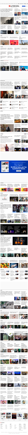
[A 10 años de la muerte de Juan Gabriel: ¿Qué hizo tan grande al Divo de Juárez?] (11, 232)
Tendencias (15, 377)
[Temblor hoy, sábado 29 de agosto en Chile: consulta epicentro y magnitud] (4, 199)
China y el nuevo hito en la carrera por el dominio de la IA (14, 37)
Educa (15, 343)
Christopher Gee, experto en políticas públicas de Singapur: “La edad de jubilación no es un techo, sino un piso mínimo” (23, 357)
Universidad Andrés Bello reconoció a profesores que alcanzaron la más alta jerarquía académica (3, 369)
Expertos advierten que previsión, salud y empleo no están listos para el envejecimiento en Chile (14, 356)
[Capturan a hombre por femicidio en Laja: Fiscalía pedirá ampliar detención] (17, 87)
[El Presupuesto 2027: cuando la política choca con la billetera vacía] (10, 104)
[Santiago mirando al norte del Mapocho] (10, 108)
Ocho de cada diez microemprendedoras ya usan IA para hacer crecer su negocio (10, 345)
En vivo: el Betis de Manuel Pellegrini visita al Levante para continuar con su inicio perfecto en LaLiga (6, 206)
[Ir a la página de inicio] (14, 6)
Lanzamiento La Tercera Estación (23, 367)
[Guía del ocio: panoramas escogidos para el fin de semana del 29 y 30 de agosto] (21, 336)
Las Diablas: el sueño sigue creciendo (24, 107)
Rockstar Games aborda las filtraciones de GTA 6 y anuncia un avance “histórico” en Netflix (10, 186)
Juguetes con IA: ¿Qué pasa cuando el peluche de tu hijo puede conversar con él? (17, 27)
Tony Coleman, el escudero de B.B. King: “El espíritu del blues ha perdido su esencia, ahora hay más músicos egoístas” (5, 239)
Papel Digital (25, 3)
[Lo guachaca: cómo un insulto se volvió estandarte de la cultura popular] (3, 326)
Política (2, 3)
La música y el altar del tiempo (17, 249)
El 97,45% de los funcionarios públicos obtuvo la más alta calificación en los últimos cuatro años (12, 274)
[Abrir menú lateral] (0, 6)
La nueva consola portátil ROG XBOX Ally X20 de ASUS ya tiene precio (17, 185)
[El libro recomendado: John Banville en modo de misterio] (24, 326)
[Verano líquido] (7, 336)
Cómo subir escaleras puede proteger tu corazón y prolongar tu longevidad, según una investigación (24, 27)
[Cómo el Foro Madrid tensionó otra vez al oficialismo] (17, 96)
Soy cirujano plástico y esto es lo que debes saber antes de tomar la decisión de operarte (14, 261)
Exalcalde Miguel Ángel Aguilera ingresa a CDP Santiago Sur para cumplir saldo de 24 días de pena (17, 18)
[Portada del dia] (5, 171)
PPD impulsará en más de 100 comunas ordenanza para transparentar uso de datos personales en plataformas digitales (3, 53)
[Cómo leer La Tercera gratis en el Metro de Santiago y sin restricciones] (23, 199)
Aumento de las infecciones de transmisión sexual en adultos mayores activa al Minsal (22, 278)
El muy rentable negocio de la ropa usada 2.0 (17, 136)
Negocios (7, 3)
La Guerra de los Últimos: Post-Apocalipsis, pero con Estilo (10, 250)
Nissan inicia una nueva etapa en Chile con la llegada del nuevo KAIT (10, 368)
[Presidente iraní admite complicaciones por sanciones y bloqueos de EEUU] (17, 298)
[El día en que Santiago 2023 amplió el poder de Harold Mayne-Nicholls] (24, 22)
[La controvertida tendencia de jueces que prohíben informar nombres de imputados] (7, 20)
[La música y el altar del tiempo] (17, 255)
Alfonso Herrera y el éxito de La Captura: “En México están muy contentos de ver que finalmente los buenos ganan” (3, 250)
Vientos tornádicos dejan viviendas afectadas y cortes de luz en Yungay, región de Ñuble (24, 52)
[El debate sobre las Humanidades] (1, 104)
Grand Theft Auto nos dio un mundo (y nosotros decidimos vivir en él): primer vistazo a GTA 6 (3, 398)
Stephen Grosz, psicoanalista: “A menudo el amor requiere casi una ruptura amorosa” (9, 27)
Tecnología (9, 3)
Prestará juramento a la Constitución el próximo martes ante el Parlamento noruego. (6, 295)
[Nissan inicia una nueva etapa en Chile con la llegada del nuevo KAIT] (10, 373)
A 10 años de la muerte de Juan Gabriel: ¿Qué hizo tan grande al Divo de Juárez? (11, 228)
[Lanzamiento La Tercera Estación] (24, 373)
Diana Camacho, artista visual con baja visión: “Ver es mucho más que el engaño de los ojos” (4, 313)
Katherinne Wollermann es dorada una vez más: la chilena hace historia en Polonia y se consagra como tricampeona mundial (24, 216)
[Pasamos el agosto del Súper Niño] (1, 108)
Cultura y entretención (10, 395)
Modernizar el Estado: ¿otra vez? (24, 101)
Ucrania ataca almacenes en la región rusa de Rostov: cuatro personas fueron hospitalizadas (17, 302)
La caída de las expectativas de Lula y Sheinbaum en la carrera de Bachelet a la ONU (17, 10)
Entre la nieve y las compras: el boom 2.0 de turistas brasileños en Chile (24, 10)
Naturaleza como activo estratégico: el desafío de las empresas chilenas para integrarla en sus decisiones (3, 346)
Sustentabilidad (2, 343)
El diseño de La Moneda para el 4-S (23, 62)
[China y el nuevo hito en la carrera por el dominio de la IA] (14, 42)
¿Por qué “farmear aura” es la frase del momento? (6, 137)
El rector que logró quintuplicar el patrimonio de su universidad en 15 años (17, 345)
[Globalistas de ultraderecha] (1, 102)
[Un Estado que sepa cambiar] (10, 102)
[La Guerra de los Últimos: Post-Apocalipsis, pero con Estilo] (10, 255)
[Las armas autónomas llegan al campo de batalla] (4, 42)
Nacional (5, 3)
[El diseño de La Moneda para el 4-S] (23, 68)
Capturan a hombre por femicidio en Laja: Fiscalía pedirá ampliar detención (10, 48)
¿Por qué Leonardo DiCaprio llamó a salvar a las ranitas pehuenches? (17, 146)
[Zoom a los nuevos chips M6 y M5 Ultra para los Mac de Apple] (3, 189)
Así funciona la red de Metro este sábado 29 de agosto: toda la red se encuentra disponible (14, 195)
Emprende (8, 343)
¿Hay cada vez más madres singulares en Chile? (24, 227)
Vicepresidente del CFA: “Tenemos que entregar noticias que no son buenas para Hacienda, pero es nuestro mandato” (6, 117)
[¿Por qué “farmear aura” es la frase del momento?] (7, 147)
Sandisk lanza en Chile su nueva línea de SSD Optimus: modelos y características (3, 406)
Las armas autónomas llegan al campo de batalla (4, 37)
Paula (15, 25)
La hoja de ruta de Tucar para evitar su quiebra (24, 124)
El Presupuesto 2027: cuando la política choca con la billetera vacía (14, 105)
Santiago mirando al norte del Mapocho (14, 107)
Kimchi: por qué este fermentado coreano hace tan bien (24, 409)
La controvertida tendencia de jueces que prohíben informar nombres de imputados (6, 10)
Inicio (1, 3)
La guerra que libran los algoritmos (22, 38)
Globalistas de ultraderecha (5, 101)
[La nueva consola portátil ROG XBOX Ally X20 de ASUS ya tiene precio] (17, 189)
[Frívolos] (19, 104)
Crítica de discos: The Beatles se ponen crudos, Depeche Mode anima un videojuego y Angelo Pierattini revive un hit (24, 250)
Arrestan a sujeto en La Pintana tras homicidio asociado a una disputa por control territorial (3, 48)
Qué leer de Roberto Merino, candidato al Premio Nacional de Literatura (23, 313)
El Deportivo (12, 3)
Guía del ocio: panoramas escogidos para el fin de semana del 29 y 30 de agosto (20, 332)
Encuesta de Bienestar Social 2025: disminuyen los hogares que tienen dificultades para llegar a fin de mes (17, 126)
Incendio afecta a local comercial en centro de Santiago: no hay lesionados (10, 57)
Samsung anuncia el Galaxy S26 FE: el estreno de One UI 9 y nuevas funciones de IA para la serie (3, 409)
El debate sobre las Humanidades (4, 104)
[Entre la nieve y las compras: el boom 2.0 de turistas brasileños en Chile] (24, 14)
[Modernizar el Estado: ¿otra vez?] (19, 102)
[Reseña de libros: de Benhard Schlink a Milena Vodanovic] (17, 326)
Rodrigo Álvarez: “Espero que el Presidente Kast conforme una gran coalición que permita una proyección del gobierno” (14, 64)
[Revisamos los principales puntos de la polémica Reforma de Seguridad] (24, 149)
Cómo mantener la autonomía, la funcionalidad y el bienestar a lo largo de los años (4, 356)
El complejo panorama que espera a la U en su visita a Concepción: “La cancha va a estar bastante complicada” (17, 216)
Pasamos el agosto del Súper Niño (5, 107)
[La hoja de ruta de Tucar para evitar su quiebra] (24, 130)
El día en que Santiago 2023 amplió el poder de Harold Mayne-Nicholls (24, 18)
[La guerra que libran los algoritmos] (23, 42)
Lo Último (19, 3)
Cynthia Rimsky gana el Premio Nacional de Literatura (10, 323)
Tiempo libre (2, 330)
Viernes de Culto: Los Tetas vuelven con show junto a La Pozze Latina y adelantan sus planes (17, 228)
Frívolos (22, 104)
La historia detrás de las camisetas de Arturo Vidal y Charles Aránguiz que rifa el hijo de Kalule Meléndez (10, 216)
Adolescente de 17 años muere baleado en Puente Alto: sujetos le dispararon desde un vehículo (3, 57)
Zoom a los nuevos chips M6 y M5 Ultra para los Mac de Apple (3, 185)
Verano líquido (2, 331)
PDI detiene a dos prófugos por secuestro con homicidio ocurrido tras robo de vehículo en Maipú (17, 49)
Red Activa (22, 343)
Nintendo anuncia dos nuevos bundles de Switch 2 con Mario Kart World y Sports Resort (24, 186)
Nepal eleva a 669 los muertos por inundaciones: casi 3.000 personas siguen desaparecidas (24, 48)
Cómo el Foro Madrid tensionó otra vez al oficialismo (17, 91)
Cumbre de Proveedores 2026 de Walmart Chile (17, 368)
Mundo (14, 3)
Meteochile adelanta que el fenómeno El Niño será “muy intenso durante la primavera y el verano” (3, 27)
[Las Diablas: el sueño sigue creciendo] (19, 108)
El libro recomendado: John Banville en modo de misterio (24, 323)
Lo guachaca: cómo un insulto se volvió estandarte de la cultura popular (3, 323)
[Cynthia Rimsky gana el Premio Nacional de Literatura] (10, 326)
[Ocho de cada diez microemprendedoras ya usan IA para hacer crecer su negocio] (10, 350)
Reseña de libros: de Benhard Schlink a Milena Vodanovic (24, 56)
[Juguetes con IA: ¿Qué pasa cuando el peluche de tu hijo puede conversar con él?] (17, 32)
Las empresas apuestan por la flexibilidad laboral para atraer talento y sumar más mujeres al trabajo (24, 346)
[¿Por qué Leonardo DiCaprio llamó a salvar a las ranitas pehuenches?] (17, 149)
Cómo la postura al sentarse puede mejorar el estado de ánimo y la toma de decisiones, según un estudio (23, 261)
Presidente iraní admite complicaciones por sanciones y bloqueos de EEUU (17, 52)
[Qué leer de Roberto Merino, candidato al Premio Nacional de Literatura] (23, 316)
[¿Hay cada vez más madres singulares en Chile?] (24, 232)
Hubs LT (1, 342)
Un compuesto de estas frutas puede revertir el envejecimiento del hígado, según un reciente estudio (4, 261)
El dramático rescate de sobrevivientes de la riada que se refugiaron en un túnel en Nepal (4, 228)
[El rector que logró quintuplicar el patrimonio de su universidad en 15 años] (17, 350)
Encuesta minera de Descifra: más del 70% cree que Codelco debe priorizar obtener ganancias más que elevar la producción (17, 116)
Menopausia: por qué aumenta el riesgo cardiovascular (14, 312)
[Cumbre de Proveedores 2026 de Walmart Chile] (17, 373)
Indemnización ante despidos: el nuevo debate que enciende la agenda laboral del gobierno (24, 137)
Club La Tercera (21, 3)
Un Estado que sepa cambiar (14, 101)
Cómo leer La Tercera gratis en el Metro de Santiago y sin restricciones (23, 195)
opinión (1, 135)
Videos (16, 3)
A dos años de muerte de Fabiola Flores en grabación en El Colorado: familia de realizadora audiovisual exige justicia (10, 53)
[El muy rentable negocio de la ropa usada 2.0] (17, 141)
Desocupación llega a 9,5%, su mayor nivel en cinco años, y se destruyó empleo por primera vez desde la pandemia (24, 116)
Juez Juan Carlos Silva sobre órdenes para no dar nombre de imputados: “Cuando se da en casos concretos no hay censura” (6, 84)
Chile (1, 377)
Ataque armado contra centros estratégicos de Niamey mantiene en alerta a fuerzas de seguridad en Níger (17, 57)
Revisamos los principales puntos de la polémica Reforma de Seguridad (24, 146)
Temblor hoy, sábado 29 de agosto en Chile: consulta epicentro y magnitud (4, 195)
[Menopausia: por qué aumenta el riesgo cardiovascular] (14, 316)
